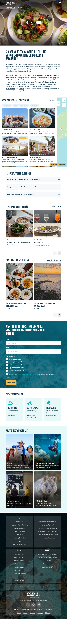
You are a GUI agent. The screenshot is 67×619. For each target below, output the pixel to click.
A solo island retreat (15, 365)
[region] (62, 132)
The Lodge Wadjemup (48, 538)
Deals (22, 587)
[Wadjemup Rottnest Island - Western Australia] (11, 3)
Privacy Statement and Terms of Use (28, 374)
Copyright (40, 613)
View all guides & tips (54, 260)
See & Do (12, 7)
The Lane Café (40, 82)
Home (7, 7)
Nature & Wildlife (47, 567)
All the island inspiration (16, 371)
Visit (19, 551)
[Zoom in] (64, 100)
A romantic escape (15, 359)
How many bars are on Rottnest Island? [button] (20, 194)
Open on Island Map (58, 164)
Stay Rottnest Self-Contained (47, 531)
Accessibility (19, 570)
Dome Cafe (30, 75)
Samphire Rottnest (48, 525)
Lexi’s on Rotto (36, 84)
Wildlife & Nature (19, 528)
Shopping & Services (19, 538)
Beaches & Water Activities (19, 525)
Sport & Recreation (19, 544)
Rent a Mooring (19, 557)
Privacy (25, 613)
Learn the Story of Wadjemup (47, 554)
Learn (47, 551)
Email (8, 347)
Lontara (21, 89)
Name (8, 339)
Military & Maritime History (48, 557)
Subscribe (11, 382)
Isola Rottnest (10, 89)
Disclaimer (32, 613)
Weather (19, 577)
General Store (10, 84)
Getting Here (19, 554)
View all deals (56, 207)
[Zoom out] (64, 105)
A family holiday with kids (17, 362)
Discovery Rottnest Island (47, 522)
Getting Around (19, 561)
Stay (48, 518)
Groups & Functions (19, 574)
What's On (19, 522)
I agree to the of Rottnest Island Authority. (33, 374)
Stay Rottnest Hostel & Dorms (48, 535)
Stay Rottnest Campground (48, 528)
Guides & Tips (19, 567)
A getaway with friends (16, 368)
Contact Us (42, 587)
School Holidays (19, 580)
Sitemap (19, 613)
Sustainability (47, 564)
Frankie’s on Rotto (53, 75)
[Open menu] (60, 3)
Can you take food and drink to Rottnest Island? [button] (23, 179)
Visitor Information (19, 564)
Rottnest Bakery (51, 82)
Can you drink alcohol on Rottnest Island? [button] (21, 187)
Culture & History (19, 531)
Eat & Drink (19, 535)
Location (48, 561)
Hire (19, 541)
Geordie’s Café (39, 75)
